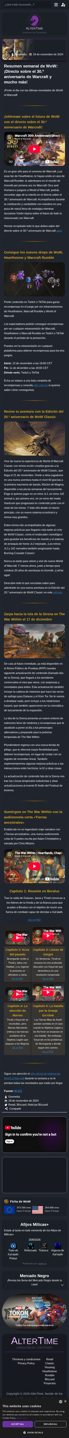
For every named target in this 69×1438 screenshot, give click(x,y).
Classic (49, 1363)
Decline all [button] (50, 1424)
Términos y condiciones (26, 1359)
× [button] (65, 1401)
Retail (49, 1359)
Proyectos (50, 1383)
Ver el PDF (34, 920)
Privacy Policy (26, 1363)
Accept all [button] (17, 1424)
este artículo (40, 385)
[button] (34, 1432)
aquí (58, 230)
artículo (57, 592)
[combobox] (60, 1401)
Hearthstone (49, 1371)
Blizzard (50, 1379)
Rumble (49, 1375)
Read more (22, 1418)
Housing (50, 1367)
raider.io (42, 1263)
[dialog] (34, 1418)
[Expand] (62, 1285)
